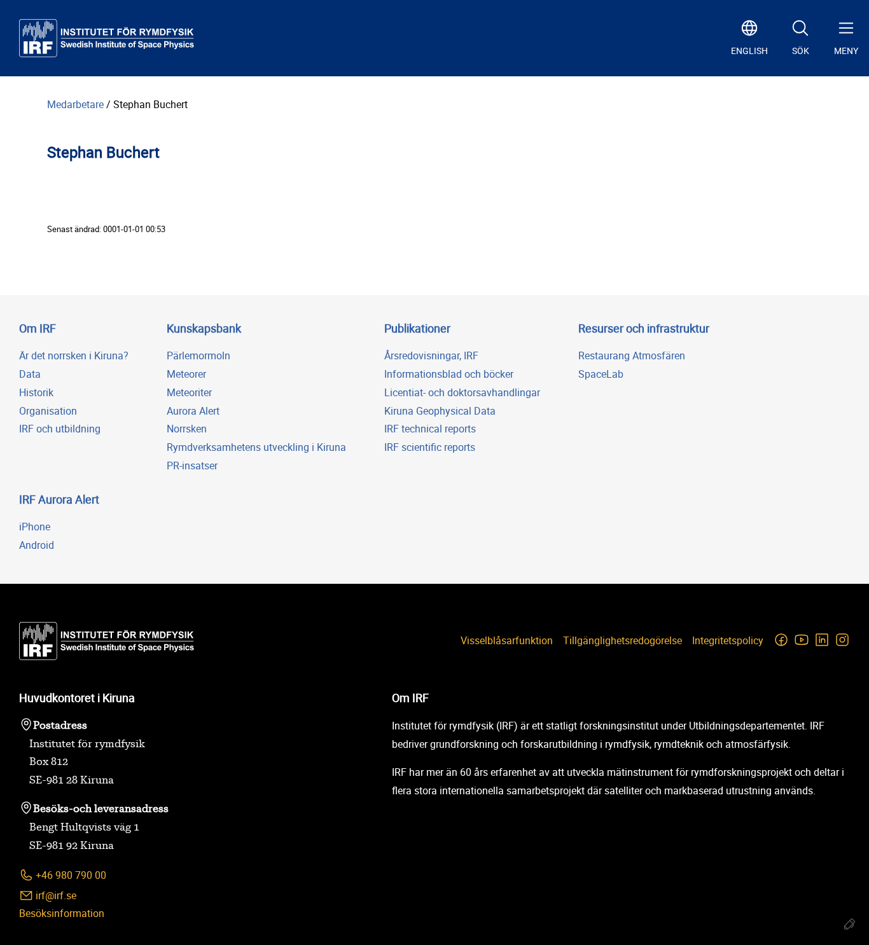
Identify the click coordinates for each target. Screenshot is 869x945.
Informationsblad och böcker (448, 374)
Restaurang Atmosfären (631, 355)
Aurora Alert (193, 411)
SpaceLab (600, 374)
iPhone (34, 527)
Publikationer (417, 328)
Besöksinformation (61, 913)
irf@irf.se (54, 895)
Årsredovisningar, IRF (431, 355)
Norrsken (187, 429)
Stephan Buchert (150, 104)
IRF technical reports (430, 429)
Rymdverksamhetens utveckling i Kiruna (256, 447)
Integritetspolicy (727, 640)
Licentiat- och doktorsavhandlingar (462, 392)
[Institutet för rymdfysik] (106, 38)
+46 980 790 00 (69, 875)
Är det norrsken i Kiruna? (74, 355)
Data (30, 374)
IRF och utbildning (60, 429)
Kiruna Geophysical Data (440, 411)
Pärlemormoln (198, 355)
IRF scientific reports (429, 447)
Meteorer (186, 374)
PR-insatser (192, 465)
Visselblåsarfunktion (507, 640)
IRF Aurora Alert (59, 499)
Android (36, 545)
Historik (36, 392)
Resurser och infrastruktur (643, 328)
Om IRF (37, 328)
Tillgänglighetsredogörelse (622, 640)
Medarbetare (75, 104)
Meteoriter (189, 392)
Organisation (48, 411)
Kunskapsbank (204, 328)
